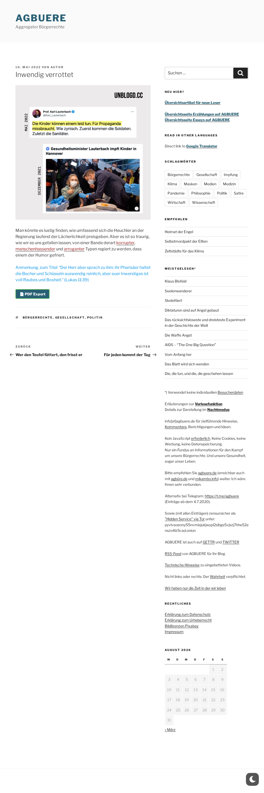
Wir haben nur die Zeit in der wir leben (195, 588)
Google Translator (201, 146)
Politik (95, 317)
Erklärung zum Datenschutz (188, 614)
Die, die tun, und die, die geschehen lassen (199, 373)
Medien (210, 184)
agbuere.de (207, 473)
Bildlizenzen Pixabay (182, 626)
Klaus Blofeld (175, 281)
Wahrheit (217, 576)
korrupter (125, 242)
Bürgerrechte (38, 317)
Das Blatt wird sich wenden (187, 364)
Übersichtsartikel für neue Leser (192, 102)
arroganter (74, 248)
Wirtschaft (176, 202)
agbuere (41, 18)
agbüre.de (179, 479)
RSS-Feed (173, 553)
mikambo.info (206, 479)
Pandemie (176, 193)
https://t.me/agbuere (222, 496)
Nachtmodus (218, 409)
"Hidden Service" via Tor (185, 519)
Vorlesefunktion (208, 404)
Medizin (229, 184)
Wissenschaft (203, 202)
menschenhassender (35, 248)
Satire (239, 193)
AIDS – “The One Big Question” (190, 344)
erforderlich (200, 438)
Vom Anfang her (178, 354)
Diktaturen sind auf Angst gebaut (192, 310)
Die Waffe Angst (178, 335)
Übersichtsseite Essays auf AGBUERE (197, 120)
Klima (172, 184)
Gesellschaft (70, 317)
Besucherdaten (230, 392)
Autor (57, 67)
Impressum (174, 631)
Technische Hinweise (182, 565)
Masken (190, 184)
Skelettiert (173, 300)
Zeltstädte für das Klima (184, 251)
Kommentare (176, 427)
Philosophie (200, 193)
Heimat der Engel (179, 232)
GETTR (209, 542)
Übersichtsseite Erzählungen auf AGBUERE (202, 114)
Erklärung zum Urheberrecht (188, 620)
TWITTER (230, 542)
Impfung (231, 174)
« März (170, 729)
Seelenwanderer (178, 291)
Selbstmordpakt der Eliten (186, 241)
